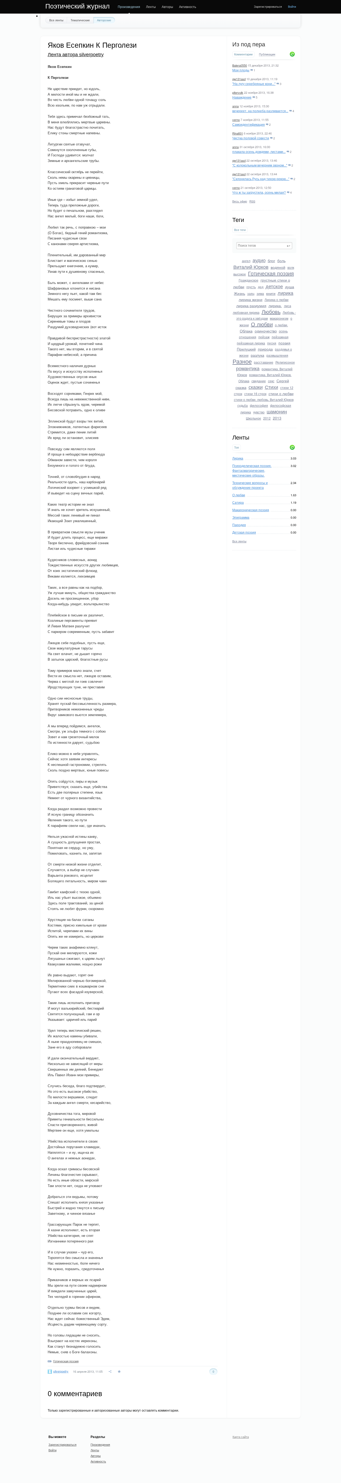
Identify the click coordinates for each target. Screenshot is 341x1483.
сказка (241, 387)
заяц (250, 293)
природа (265, 349)
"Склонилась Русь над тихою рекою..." (260, 178)
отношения (247, 337)
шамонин (277, 411)
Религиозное (285, 362)
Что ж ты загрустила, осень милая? (259, 192)
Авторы (167, 6)
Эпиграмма (240, 517)
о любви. (281, 325)
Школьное (253, 418)
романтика (247, 368)
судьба (242, 405)
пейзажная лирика (251, 343)
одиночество (266, 331)
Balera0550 (239, 65)
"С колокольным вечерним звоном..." (259, 165)
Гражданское (248, 280)
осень (283, 331)
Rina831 (237, 133)
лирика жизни (250, 299)
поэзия (284, 343)
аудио (259, 260)
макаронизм (279, 318)
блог (271, 260)
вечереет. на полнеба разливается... (260, 110)
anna (235, 106)
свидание (258, 381)
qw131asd (239, 79)
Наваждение (241, 97)
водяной (278, 267)
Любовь (271, 311)
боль (281, 260)
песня (271, 343)
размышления (277, 355)
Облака (246, 331)
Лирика (237, 458)
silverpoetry (60, 1371)
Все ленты (56, 20)
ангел (246, 260)
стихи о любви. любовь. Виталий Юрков (264, 399)
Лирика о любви (277, 299)
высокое (239, 274)
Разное (242, 361)
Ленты (151, 6)
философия (259, 405)
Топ (236, 447)
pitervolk (237, 92)
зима (260, 293)
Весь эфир (239, 201)
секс (271, 381)
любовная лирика (246, 312)
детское (274, 286)
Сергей (283, 380)
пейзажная (280, 337)
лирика (285, 292)
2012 (267, 418)
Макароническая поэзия (250, 509)
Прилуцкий (246, 349)
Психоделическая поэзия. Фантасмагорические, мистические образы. (251, 470)
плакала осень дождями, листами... (259, 151)
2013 (277, 418)
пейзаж (264, 337)
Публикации (267, 54)
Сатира (238, 502)
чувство (259, 412)
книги (270, 293)
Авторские (104, 20)
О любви (262, 324)
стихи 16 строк (255, 393)
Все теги (240, 229)
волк (290, 267)
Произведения (129, 6)
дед (260, 287)
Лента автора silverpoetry (76, 54)
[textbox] (264, 245)
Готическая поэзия (271, 273)
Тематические (80, 20)
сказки (256, 386)
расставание (263, 362)
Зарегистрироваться (268, 6)
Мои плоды (240, 70)
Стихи (271, 386)
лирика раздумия (251, 305)
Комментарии (243, 54)
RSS (252, 201)
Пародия (239, 524)
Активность (187, 6)
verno (236, 119)
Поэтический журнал (77, 6)
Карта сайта (241, 1437)
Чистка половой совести (250, 138)
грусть (251, 287)
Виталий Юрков (251, 266)
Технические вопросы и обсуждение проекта (250, 485)
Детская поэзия (244, 532)
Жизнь (239, 293)
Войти (292, 6)
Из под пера (248, 44)
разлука (257, 355)
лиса (287, 305)
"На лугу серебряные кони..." (253, 83)
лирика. (275, 305)
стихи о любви (281, 393)
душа (289, 286)
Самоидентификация (248, 124)
